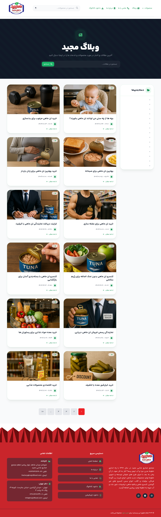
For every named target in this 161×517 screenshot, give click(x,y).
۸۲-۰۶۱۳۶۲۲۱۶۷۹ (35, 471)
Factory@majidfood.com (31, 475)
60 (43, 411)
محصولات (148, 8)
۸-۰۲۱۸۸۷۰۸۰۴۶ (36, 494)
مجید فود (125, 513)
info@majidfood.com (33, 497)
